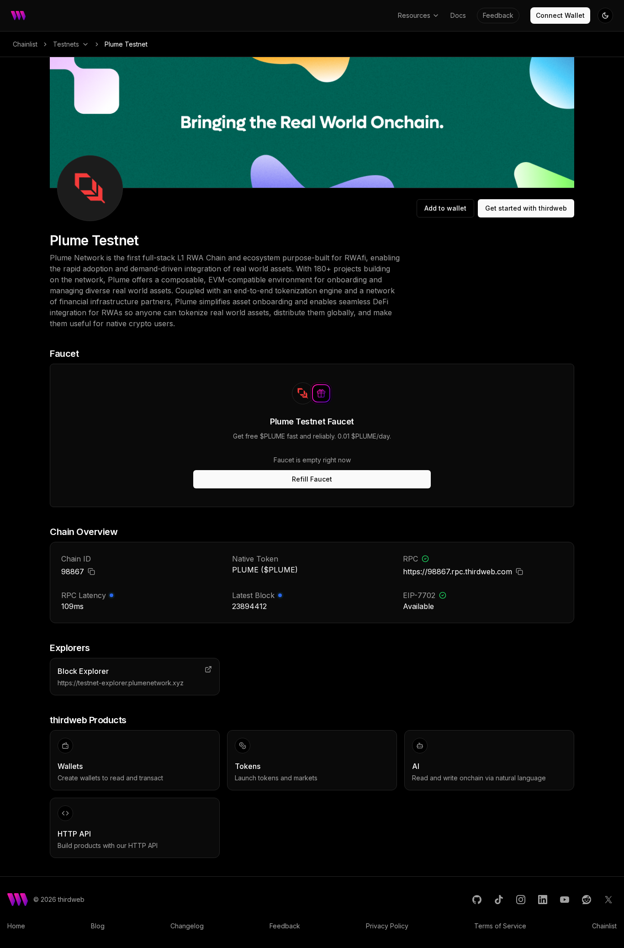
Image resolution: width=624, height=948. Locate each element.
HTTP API (74, 833)
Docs (458, 15)
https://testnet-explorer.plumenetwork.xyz (121, 683)
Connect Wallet (560, 15)
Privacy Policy (387, 926)
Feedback (498, 15)
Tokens (247, 766)
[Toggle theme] (605, 15)
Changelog (187, 926)
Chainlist (25, 44)
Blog (98, 926)
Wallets (70, 766)
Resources (414, 15)
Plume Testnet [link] (126, 44)
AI (415, 766)
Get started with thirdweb (526, 208)
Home (16, 926)
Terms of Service (500, 926)
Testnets (66, 44)
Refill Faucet (312, 479)
